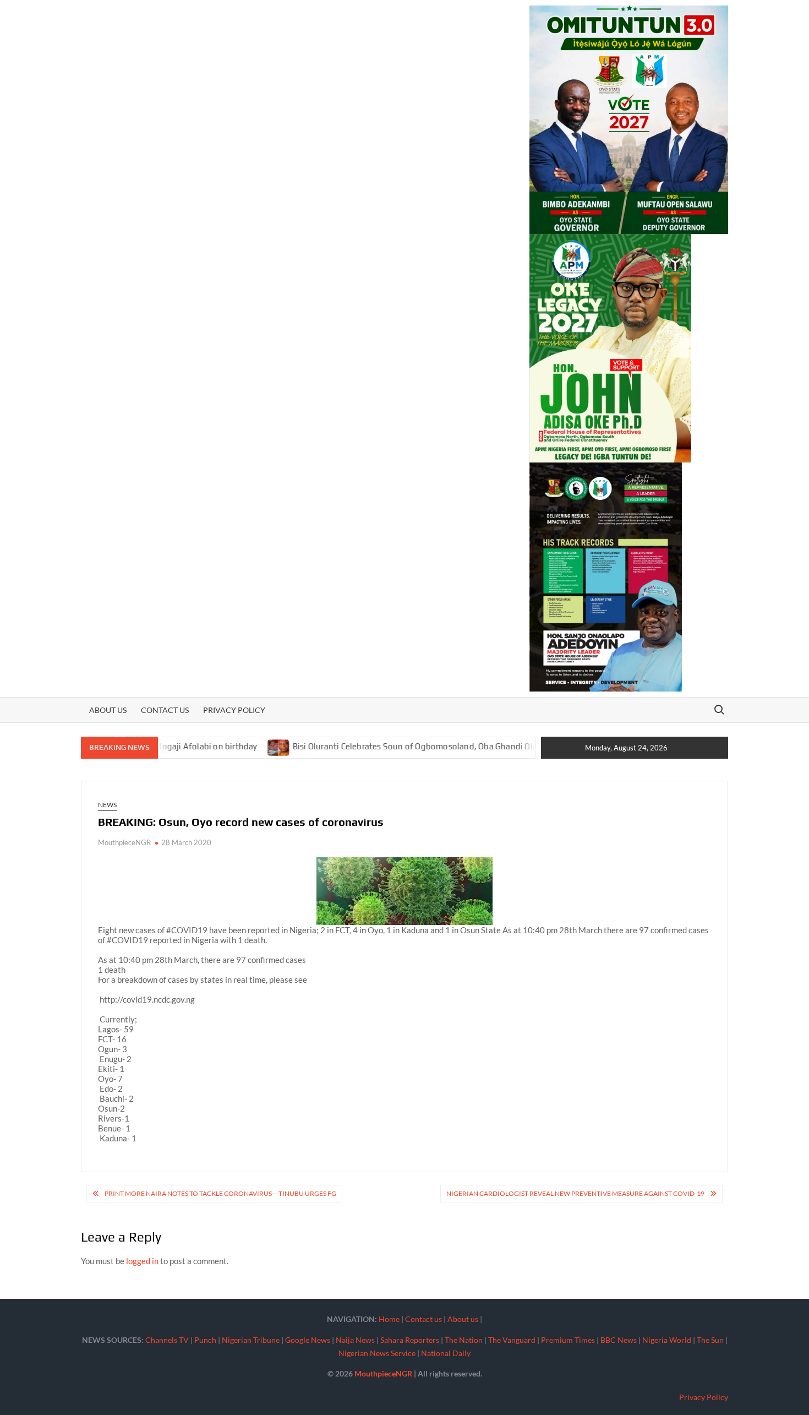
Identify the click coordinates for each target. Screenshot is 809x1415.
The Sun (710, 1340)
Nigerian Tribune (251, 1340)
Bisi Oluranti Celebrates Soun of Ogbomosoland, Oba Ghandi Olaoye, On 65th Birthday (418, 746)
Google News (307, 1340)
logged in (142, 1261)
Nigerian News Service (377, 1353)
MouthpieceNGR (124, 842)
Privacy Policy (234, 710)
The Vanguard (511, 1340)
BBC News (618, 1340)
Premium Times (568, 1340)
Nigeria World (666, 1340)
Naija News (355, 1340)
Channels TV (167, 1340)
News (107, 805)
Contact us (165, 710)
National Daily (446, 1353)
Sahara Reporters (409, 1340)
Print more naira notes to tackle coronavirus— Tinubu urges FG (220, 1193)
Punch (205, 1340)
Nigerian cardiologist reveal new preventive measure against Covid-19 (575, 1193)
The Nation (464, 1340)
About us (108, 710)
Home (389, 1319)
